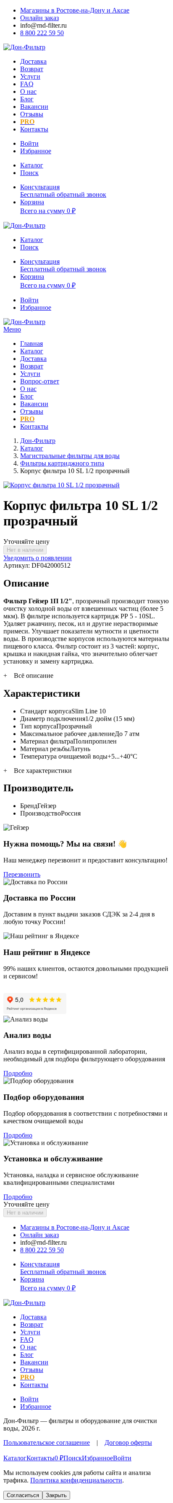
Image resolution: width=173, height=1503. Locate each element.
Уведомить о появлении (37, 557)
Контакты (34, 129)
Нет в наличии (25, 550)
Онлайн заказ (39, 17)
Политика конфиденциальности (76, 1480)
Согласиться (23, 1495)
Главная (31, 343)
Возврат (31, 68)
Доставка (33, 61)
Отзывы (31, 114)
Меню (12, 329)
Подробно (17, 1073)
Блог (27, 99)
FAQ (27, 84)
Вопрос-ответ (39, 381)
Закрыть (56, 1495)
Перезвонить (21, 874)
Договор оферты (128, 1442)
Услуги (30, 76)
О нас (28, 91)
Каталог (31, 351)
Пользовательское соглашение (46, 1442)
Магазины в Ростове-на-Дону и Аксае (74, 10)
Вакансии (34, 106)
